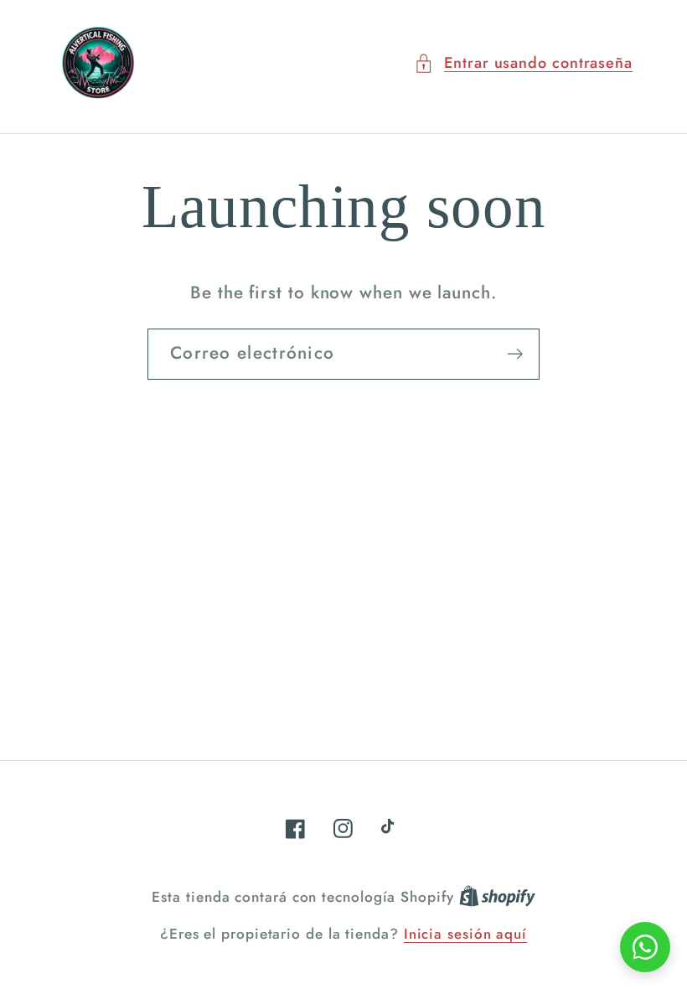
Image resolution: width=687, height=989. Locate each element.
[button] (523, 63)
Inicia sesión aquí (465, 934)
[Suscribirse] (515, 354)
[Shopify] (497, 897)
